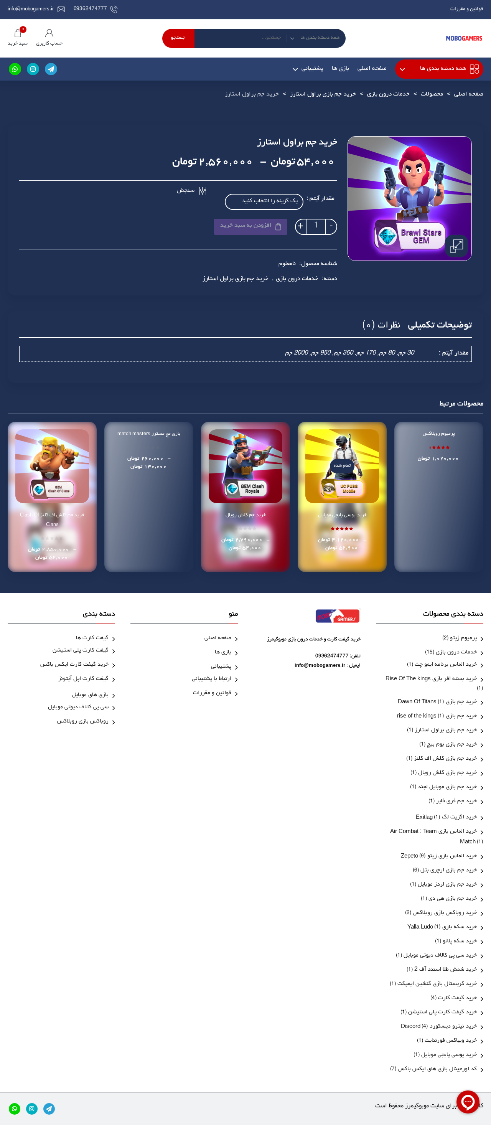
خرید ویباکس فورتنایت (451, 1041)
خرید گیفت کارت (457, 998)
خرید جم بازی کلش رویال (447, 773)
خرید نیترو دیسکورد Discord (439, 1027)
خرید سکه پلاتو (460, 942)
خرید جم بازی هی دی (452, 899)
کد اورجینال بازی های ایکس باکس (437, 1069)
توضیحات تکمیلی (440, 326)
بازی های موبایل (90, 695)
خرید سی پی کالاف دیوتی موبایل (440, 956)
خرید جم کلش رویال (246, 515)
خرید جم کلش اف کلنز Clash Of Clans (52, 520)
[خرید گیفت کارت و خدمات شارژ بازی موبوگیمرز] (464, 38)
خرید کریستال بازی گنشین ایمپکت (437, 984)
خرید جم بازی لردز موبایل (447, 885)
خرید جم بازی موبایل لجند (447, 787)
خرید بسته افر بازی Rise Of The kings (431, 679)
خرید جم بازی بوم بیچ (452, 745)
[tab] (440, 328)
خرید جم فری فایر (456, 802)
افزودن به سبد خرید (246, 226)
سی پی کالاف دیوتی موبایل (78, 708)
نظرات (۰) (381, 326)
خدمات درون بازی (388, 95)
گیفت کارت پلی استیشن (81, 651)
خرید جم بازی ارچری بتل (448, 871)
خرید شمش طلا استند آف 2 (445, 970)
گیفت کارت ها (92, 639)
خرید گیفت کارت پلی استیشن (442, 1013)
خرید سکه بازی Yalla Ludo (442, 927)
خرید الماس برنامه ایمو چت (446, 665)
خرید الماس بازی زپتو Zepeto (439, 856)
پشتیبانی (312, 69)
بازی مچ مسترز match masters (148, 434)
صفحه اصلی (372, 69)
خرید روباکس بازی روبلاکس (445, 913)
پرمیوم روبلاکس (439, 434)
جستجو (178, 38)
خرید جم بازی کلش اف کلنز (445, 759)
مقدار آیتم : (320, 199)
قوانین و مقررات (466, 9)
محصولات (432, 95)
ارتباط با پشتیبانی (211, 679)
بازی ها (340, 69)
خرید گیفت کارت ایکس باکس (74, 665)
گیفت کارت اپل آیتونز (83, 679)
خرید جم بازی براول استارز (323, 95)
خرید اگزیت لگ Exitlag (446, 818)
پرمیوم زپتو (463, 639)
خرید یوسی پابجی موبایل (342, 515)
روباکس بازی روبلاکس (83, 722)
